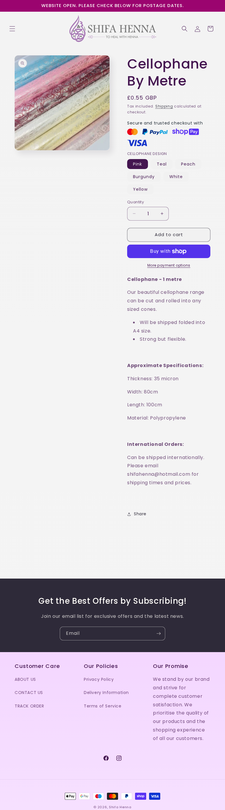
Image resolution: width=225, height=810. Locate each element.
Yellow (140, 189)
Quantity (135, 202)
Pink (137, 164)
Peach (188, 164)
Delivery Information (106, 692)
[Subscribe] (158, 633)
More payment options (168, 265)
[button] (12, 28)
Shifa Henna (120, 807)
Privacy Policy (99, 679)
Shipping (164, 106)
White (176, 177)
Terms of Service (103, 706)
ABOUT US (25, 679)
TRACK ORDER (29, 706)
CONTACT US (29, 692)
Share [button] (140, 514)
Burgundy (144, 177)
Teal (162, 164)
